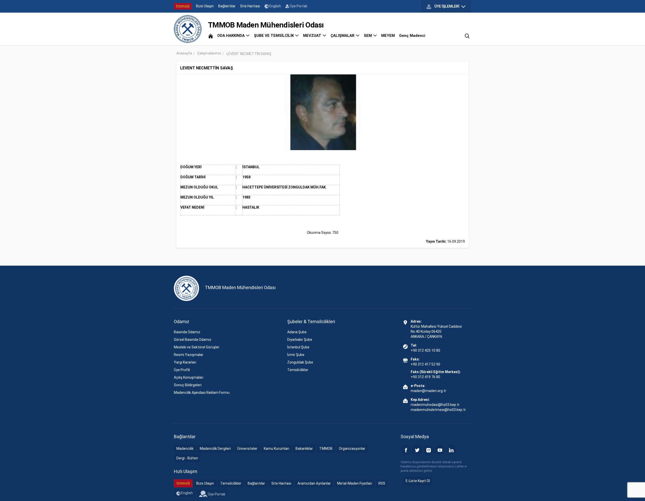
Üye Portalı (298, 6)
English (275, 6)
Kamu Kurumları (276, 449)
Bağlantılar (227, 6)
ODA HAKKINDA (231, 35)
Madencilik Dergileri (215, 449)
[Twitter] (417, 449)
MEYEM (388, 35)
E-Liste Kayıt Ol (418, 481)
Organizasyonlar (352, 449)
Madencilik (185, 449)
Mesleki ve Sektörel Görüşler (196, 347)
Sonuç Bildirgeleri (188, 385)
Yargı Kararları (185, 362)
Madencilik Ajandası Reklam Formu (202, 393)
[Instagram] (428, 449)
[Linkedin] (451, 449)
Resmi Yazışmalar (188, 355)
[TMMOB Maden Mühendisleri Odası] (188, 29)
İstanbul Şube (298, 347)
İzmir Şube (295, 355)
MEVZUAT (312, 35)
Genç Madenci (412, 35)
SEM (368, 35)
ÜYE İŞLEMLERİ (447, 6)
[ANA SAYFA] (211, 36)
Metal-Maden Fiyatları (354, 483)
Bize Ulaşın (205, 6)
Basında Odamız (187, 332)
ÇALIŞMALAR (343, 35)
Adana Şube (297, 332)
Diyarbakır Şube (299, 340)
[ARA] (467, 36)
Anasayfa (184, 53)
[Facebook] (406, 449)
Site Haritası (250, 6)
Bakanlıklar (304, 449)
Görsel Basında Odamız (192, 340)
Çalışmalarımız (209, 53)
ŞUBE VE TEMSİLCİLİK (274, 35)
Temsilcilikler (297, 370)
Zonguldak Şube (300, 362)
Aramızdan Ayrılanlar (314, 483)
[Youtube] (440, 449)
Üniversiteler (247, 449)
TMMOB (326, 449)
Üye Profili (182, 370)
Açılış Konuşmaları (188, 377)
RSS (381, 483)
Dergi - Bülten (187, 458)
